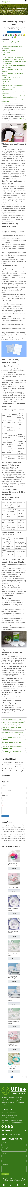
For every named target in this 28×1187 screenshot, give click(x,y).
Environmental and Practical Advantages (13, 59)
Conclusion (6, 81)
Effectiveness (6, 55)
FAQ (4, 83)
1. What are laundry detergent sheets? (13, 85)
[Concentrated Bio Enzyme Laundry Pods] (14, 856)
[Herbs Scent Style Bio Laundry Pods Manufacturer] (14, 1059)
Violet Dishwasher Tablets (13, 932)
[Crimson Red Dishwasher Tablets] (14, 878)
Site (21, 29)
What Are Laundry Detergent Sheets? (12, 41)
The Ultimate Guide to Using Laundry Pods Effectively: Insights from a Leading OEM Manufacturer (14, 837)
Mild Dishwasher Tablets (12, 999)
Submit (5, 816)
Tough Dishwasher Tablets (13, 909)
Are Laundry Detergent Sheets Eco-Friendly (11, 743)
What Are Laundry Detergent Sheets (12, 719)
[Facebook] (2, 1126)
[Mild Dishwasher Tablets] (14, 991)
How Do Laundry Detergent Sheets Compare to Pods (11, 752)
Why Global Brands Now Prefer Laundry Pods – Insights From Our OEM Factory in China (14, 839)
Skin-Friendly (6, 52)
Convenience (6, 48)
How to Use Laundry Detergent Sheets (13, 57)
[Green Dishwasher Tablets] (14, 946)
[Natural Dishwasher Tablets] (14, 1014)
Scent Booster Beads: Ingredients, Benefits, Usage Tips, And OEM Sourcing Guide (7, 762)
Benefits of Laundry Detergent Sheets (12, 46)
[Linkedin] (6, 1126)
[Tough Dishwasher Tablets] (14, 901)
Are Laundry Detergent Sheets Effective (12, 732)
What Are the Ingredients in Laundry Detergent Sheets (11, 728)
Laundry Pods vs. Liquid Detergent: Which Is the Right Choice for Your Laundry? (20, 764)
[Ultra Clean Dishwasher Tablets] (14, 1036)
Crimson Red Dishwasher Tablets (13, 886)
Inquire (14, 868)
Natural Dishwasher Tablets (13, 1022)
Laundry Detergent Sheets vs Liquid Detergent (11, 738)
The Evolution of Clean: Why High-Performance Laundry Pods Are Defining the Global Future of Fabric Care (20, 766)
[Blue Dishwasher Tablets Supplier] (14, 969)
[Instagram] (12, 1126)
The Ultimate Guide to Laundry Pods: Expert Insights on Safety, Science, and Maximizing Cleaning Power (7, 768)
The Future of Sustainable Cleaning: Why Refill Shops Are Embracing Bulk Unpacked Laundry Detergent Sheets (7, 764)
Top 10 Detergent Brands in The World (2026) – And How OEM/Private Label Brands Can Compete (20, 768)
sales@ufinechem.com (12, 1115)
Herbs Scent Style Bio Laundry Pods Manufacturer (14, 1067)
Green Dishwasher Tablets (13, 954)
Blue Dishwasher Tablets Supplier (12, 977)
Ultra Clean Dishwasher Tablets (13, 1045)
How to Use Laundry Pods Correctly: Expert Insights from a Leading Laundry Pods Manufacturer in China (7, 766)
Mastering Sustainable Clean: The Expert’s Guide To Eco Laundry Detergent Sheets (20, 762)
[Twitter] (9, 1126)
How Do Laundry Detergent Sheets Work (13, 722)
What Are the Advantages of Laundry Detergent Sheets (12, 747)
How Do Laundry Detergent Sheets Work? (14, 44)
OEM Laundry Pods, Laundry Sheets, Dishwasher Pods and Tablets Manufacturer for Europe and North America (14, 841)
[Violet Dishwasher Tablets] (14, 923)
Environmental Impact (9, 50)
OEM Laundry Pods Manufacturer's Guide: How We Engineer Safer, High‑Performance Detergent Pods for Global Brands (20, 771)
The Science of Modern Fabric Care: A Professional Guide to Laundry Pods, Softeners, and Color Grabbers (7, 771)
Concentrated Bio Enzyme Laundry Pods (12, 864)
